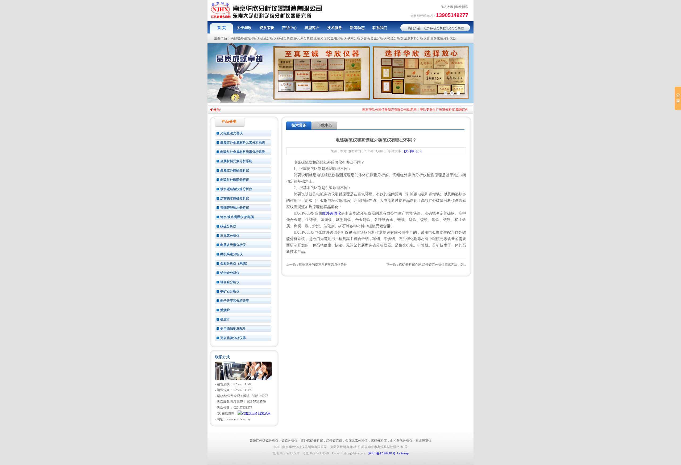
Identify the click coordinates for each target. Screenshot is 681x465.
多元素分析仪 (303, 38)
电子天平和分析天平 (234, 301)
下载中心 (324, 125)
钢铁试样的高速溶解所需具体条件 (323, 264)
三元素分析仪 (229, 235)
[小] (419, 151)
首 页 (221, 28)
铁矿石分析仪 (229, 291)
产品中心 (289, 28)
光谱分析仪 (456, 28)
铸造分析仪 (395, 38)
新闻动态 (357, 28)
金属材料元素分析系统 (236, 161)
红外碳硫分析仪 (435, 28)
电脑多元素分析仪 (233, 245)
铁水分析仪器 (357, 38)
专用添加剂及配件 (233, 328)
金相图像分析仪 (401, 440)
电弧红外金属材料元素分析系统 (242, 152)
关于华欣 (244, 28)
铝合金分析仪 (377, 38)
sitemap (404, 453)
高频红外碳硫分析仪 (245, 38)
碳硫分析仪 (268, 38)
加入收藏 (447, 7)
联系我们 (379, 28)
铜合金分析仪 (229, 282)
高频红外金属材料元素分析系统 (242, 142)
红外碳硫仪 (331, 213)
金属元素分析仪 (356, 440)
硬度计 (225, 319)
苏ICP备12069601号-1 (383, 453)
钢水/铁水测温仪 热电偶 (237, 217)
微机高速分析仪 (231, 254)
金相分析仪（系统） (234, 263)
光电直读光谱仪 (231, 133)
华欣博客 (461, 7)
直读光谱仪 (322, 38)
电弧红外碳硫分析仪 (234, 180)
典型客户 (312, 28)
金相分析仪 (339, 38)
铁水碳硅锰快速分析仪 (236, 189)
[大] (406, 151)
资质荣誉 (266, 28)
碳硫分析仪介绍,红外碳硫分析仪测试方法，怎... (432, 264)
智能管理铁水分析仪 (234, 208)
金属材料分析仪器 (417, 38)
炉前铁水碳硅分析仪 (234, 198)
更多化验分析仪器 (443, 38)
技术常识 (299, 125)
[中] (413, 151)
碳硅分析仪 (285, 38)
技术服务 (334, 28)
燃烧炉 (225, 310)
